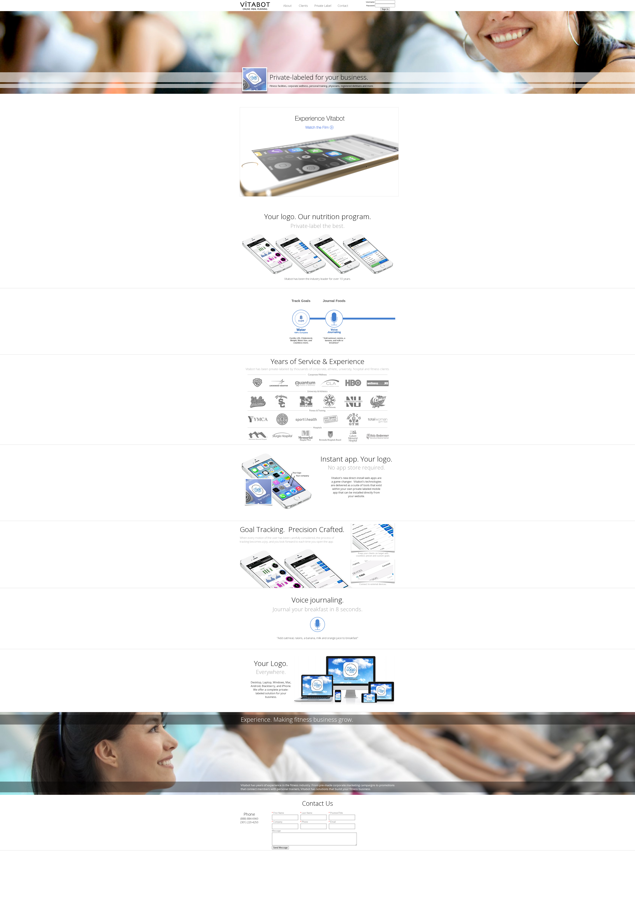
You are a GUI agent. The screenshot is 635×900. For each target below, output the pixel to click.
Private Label (322, 6)
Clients (303, 6)
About (287, 6)
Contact (343, 6)
